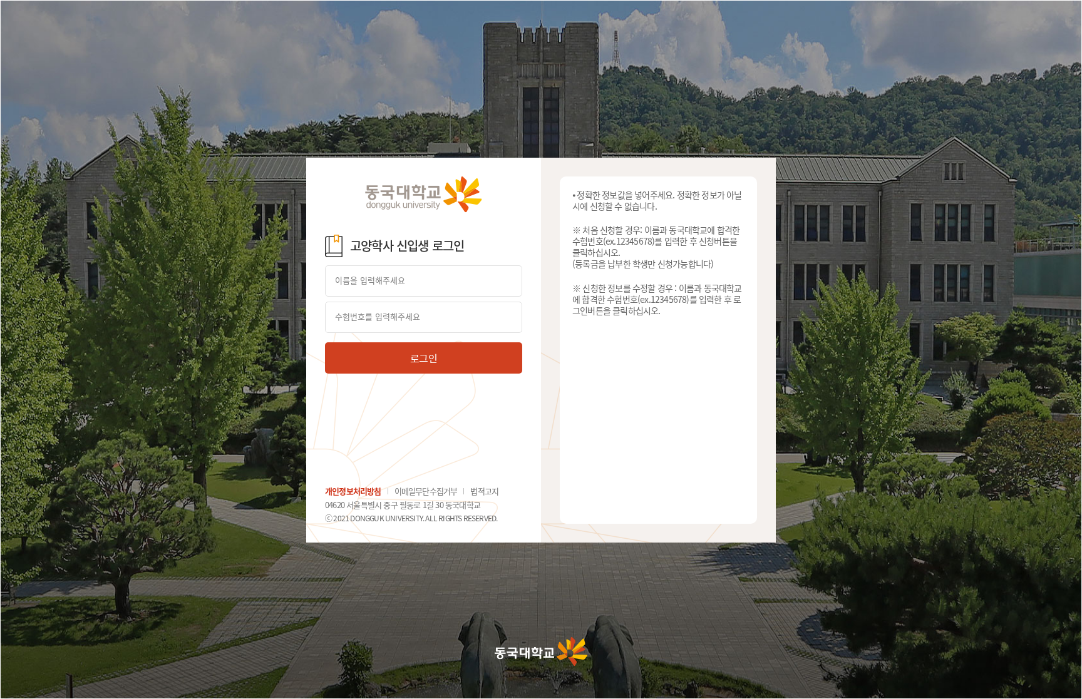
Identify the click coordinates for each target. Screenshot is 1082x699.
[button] (423, 358)
